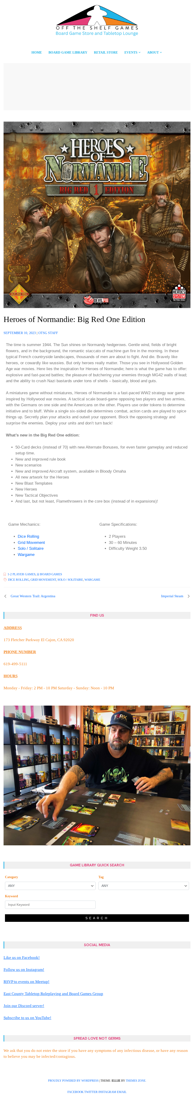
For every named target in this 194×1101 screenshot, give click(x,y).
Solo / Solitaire (31, 548)
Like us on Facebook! (22, 957)
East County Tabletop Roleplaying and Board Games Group (53, 993)
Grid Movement (31, 542)
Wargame (26, 554)
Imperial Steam (172, 596)
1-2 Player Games (21, 574)
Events (130, 52)
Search (97, 918)
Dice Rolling (28, 536)
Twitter (91, 1092)
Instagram (107, 1092)
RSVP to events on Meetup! (26, 981)
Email (122, 1092)
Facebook (75, 1092)
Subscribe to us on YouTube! (27, 1018)
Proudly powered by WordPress (73, 1080)
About (153, 52)
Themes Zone (136, 1080)
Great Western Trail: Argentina (33, 596)
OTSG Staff (48, 333)
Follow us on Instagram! (24, 969)
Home (36, 52)
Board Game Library (67, 52)
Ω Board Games (49, 574)
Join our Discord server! (24, 1006)
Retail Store (106, 52)
